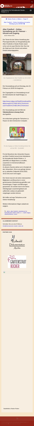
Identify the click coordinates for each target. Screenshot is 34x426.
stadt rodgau (26, 212)
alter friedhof (14, 211)
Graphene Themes (16, 423)
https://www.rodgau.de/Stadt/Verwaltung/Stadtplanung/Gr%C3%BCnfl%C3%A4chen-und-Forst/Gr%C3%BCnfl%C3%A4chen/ (17, 103)
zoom (15, 214)
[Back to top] (30, 422)
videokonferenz (9, 214)
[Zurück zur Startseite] (17, 6)
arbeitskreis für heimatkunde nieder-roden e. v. (16, 212)
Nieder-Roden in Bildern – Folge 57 (18, 19)
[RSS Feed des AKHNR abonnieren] (17, 418)
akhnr (8, 211)
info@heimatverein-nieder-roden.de (13, 226)
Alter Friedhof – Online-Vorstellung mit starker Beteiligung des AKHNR (17, 23)
